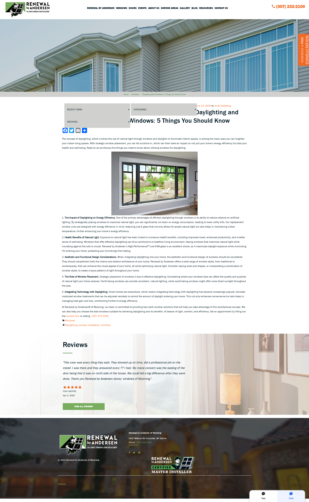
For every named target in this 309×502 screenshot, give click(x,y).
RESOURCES (206, 8)
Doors (133, 8)
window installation (89, 324)
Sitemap (62, 484)
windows (106, 324)
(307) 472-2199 (99, 315)
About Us (153, 8)
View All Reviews (83, 406)
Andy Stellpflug (223, 105)
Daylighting (71, 324)
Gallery (185, 8)
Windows (121, 8)
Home (126, 94)
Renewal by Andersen (100, 8)
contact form (73, 315)
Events (142, 8)
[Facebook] (129, 452)
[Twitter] (134, 452)
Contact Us (221, 8)
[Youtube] (139, 452)
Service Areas (169, 8)
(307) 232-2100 (290, 6)
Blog (195, 8)
